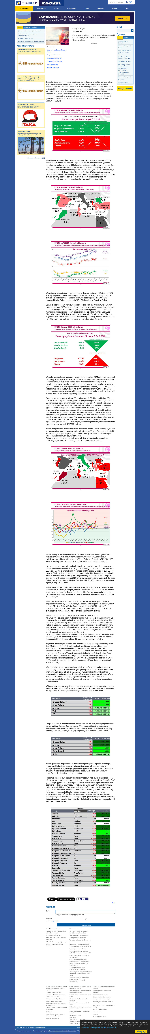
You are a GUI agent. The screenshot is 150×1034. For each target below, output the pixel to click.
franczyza (95, 1014)
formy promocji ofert (75, 1015)
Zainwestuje (121, 79)
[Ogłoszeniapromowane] (31, 46)
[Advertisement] (31, 200)
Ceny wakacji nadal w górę (54, 61)
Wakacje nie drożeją (52, 64)
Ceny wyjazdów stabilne (54, 55)
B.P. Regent (49, 1011)
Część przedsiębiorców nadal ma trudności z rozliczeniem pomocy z (80, 952)
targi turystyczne (97, 1011)
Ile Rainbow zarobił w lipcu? (25, 38)
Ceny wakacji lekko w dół (54, 58)
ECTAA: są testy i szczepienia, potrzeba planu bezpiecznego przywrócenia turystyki (56, 988)
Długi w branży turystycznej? (54, 1001)
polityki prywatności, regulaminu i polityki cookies (62, 1031)
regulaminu (55, 921)
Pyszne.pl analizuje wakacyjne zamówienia (29, 31)
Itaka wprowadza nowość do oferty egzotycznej (31, 41)
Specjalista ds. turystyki (124, 61)
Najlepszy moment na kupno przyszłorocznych (77, 968)
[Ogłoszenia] (125, 34)
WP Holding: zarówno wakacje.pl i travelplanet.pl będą (79, 932)
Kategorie (126, 37)
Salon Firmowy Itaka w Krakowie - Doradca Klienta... (124, 52)
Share (113, 903)
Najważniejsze (27, 27)
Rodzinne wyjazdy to (79, 977)
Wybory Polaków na (77, 938)
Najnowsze (19, 27)
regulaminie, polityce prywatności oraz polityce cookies (99, 1027)
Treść (47, 911)
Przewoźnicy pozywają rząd (100, 994)
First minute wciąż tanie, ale (79, 944)
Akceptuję (141, 1031)
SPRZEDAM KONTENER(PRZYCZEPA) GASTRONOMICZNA (77, 1019)
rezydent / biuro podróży (53, 1018)
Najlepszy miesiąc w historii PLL (80, 946)
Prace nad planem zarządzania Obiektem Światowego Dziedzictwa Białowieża (80, 973)
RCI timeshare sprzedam (99, 1016)
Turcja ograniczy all (77, 949)
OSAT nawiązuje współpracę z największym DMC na (79, 960)
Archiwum (34, 27)
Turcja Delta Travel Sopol (100, 1009)
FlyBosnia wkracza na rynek (53, 992)
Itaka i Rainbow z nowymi (57, 942)
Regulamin (49, 918)
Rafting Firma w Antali (75, 1023)
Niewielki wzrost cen (53, 67)
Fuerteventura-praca (123, 82)
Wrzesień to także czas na (78, 935)
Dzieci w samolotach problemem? (55, 998)
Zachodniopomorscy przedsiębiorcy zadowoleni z (56, 932)
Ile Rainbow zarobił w (54, 935)
